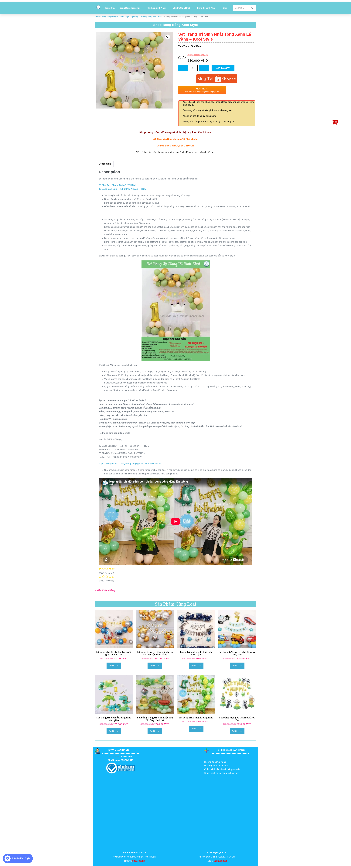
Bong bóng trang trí (130, 8)
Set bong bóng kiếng (129, 17)
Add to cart (223, 68)
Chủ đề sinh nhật (181, 8)
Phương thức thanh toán (216, 765)
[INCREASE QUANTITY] (204, 68)
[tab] (105, 164)
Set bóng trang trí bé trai (150, 17)
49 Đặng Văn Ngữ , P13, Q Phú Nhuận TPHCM (122, 189)
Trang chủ (110, 8)
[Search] (252, 7)
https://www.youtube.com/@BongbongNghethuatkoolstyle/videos (130, 463)
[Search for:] (244, 8)
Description (105, 164)
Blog (225, 8)
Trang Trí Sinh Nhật (206, 8)
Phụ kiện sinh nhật (156, 8)
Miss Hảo (114, 756)
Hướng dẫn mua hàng (215, 762)
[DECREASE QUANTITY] (183, 68)
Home (97, 17)
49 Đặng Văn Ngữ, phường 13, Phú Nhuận (175, 139)
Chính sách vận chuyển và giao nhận (222, 769)
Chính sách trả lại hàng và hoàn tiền (221, 773)
